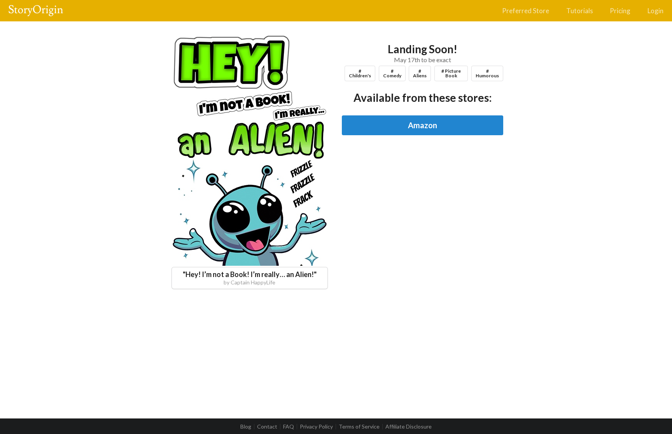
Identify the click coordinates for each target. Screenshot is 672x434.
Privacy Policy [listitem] (316, 426)
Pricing (620, 11)
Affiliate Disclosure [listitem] (408, 426)
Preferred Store (525, 11)
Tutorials (579, 11)
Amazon (422, 125)
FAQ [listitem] (288, 426)
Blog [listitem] (245, 426)
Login (655, 11)
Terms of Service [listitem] (359, 426)
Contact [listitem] (267, 426)
